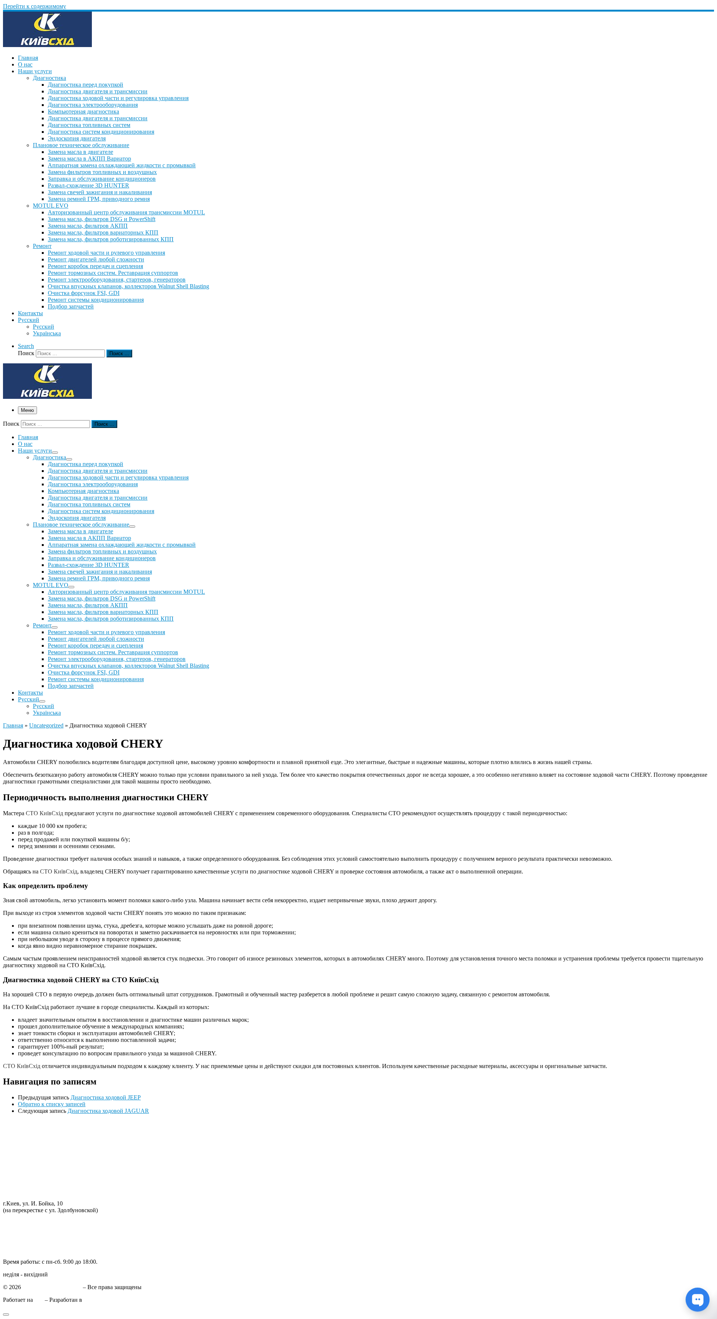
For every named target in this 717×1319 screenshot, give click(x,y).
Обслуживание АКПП (31, 1137)
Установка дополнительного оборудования (57, 1177)
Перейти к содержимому (34, 6)
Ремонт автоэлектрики (32, 1170)
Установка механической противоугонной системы (68, 1184)
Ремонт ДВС (19, 1123)
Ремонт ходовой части (31, 1130)
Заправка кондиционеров (35, 1164)
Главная (13, 725)
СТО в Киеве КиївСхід (51, 1287)
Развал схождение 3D (30, 1157)
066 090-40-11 (20, 1229)
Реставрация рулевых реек (36, 1150)
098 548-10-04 (20, 1223)
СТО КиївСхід (44, 813)
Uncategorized (46, 725)
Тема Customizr (103, 1300)
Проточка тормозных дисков (39, 1143)
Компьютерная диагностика (38, 1191)
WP (38, 1300)
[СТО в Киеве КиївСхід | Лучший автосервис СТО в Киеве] (47, 45)
